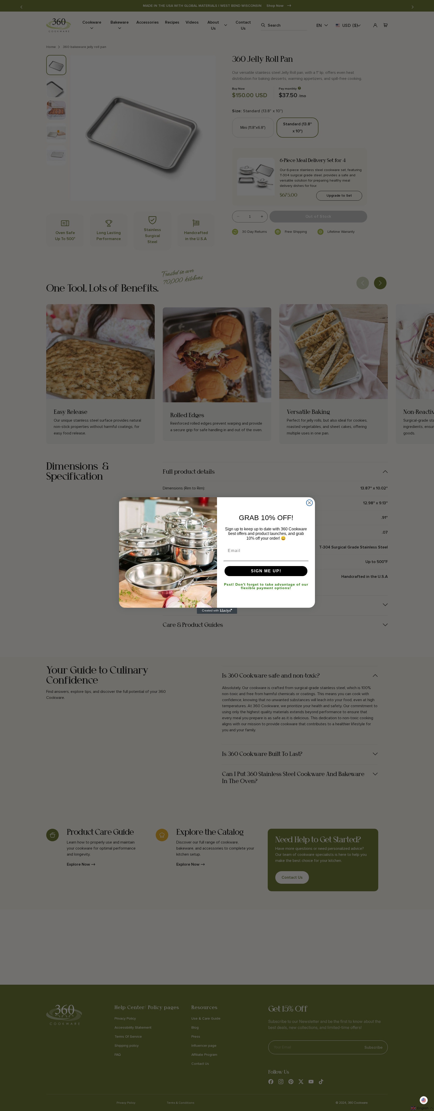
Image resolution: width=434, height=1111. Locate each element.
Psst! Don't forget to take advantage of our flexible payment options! (266, 586)
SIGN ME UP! (266, 571)
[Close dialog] (309, 503)
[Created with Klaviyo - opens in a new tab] (217, 611)
